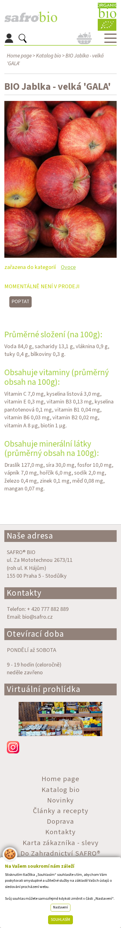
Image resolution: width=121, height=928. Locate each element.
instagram (60, 747)
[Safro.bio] (30, 16)
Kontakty (24, 593)
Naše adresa (30, 536)
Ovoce (68, 267)
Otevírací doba (35, 634)
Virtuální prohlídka (44, 689)
